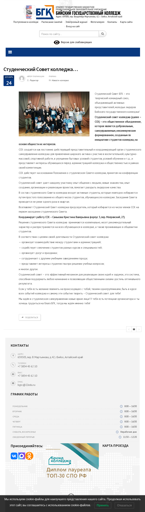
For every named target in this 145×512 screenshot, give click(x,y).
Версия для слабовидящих (76, 42)
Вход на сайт (73, 26)
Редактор (34, 80)
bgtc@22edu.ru (26, 385)
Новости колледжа (60, 80)
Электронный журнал (76, 21)
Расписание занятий (52, 21)
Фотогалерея (97, 21)
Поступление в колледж (25, 21)
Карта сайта (126, 21)
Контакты (112, 21)
